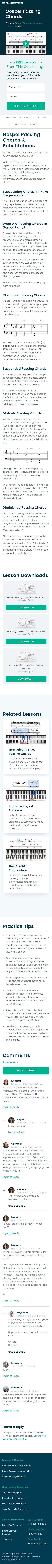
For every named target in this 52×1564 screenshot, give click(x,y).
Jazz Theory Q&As (12, 1493)
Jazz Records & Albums (15, 1509)
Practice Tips (20, 124)
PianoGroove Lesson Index (16, 1471)
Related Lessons (40, 118)
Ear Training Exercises (14, 1504)
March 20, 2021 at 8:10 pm (25, 1248)
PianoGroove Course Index (17, 1466)
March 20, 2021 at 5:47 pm (31, 1123)
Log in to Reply (11, 1107)
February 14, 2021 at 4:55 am (27, 1084)
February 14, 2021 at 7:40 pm (26, 1147)
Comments (33, 124)
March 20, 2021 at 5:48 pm (31, 1192)
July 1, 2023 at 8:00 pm (23, 1366)
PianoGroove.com (14, 3)
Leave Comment (26, 1070)
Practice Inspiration (13, 1498)
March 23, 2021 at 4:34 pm (31, 1316)
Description (10, 118)
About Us (7, 1540)
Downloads (24, 118)
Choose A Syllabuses (14, 1477)
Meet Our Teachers (13, 1525)
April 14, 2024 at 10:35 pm (25, 1391)
